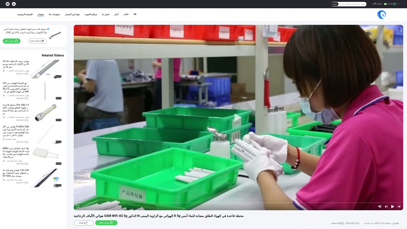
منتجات (40, 14)
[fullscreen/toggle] (78, 206)
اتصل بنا (105, 14)
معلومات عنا (54, 14)
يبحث (335, 4)
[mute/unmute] (380, 206)
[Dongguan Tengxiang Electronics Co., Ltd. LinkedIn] (14, 4)
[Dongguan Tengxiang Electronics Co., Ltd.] (381, 14)
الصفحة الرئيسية (25, 14)
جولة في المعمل (72, 14)
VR (135, 14)
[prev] (399, 206)
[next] (386, 206)
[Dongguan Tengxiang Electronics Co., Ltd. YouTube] (7, 4)
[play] (238, 117)
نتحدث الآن (377, 4)
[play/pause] (393, 206)
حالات (126, 14)
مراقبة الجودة (91, 14)
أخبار (116, 14)
